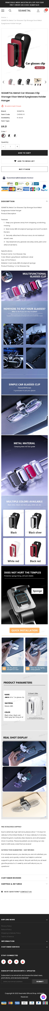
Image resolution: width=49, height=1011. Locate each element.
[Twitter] (10, 961)
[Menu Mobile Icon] (2, 10)
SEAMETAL (24, 10)
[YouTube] (22, 961)
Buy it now (24, 169)
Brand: (3, 111)
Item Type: (5, 121)
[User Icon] (38, 10)
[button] (43, 997)
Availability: (5, 118)
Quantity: (5, 142)
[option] (24, 51)
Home (3, 17)
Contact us (26, 892)
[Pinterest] (16, 961)
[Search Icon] (10, 10)
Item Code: (5, 114)
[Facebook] (3, 961)
